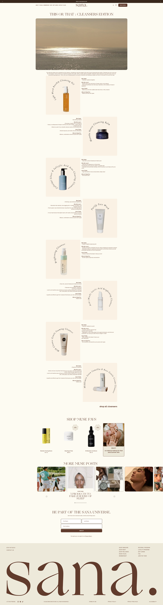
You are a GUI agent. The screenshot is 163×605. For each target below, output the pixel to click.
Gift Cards (141, 551)
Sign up (81, 530)
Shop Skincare (123, 547)
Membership (123, 556)
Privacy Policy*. (88, 536)
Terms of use (92, 601)
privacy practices (133, 601)
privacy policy (112, 601)
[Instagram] (18, 601)
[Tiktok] (22, 601)
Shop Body (122, 549)
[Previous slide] (2, 1)
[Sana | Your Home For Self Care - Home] (81, 5)
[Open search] (113, 5)
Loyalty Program (143, 549)
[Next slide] (160, 1)
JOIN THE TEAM (142, 556)
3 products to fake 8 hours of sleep (80, 496)
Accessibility (153, 601)
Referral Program (144, 547)
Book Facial (123, 5)
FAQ (139, 553)
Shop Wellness (124, 551)
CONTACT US (10, 550)
